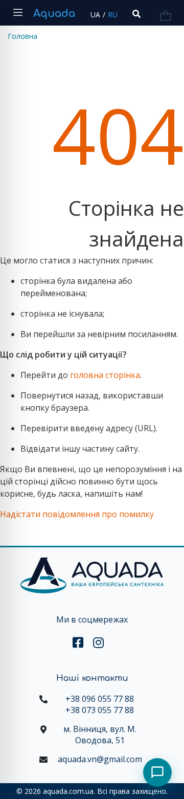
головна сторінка (105, 375)
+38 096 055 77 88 (99, 698)
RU (113, 14)
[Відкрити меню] (18, 13)
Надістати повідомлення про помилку (77, 514)
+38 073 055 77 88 (99, 710)
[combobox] (135, 14)
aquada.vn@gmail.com (100, 759)
